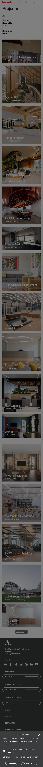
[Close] (39, 734)
